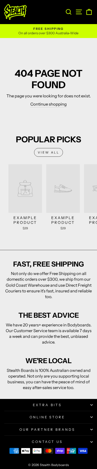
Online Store (47, 417)
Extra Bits (47, 405)
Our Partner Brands (47, 429)
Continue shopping (48, 104)
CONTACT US (47, 442)
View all (48, 152)
